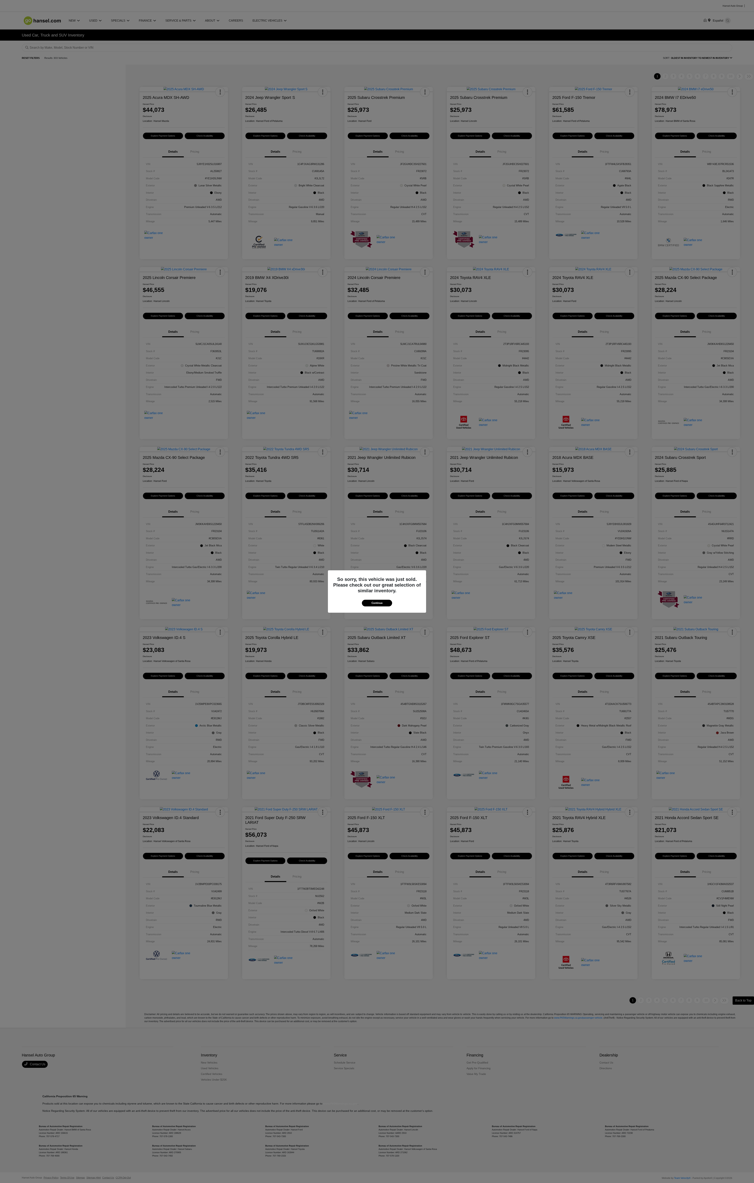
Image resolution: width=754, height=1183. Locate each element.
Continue (377, 603)
